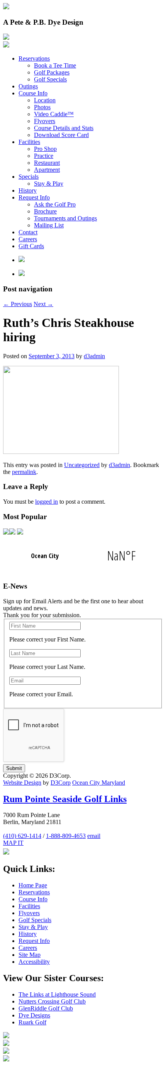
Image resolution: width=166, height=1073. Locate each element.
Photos (42, 107)
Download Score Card (61, 135)
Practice (43, 155)
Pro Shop (45, 149)
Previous (17, 304)
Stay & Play (48, 183)
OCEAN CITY (83, 555)
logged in (46, 501)
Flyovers (44, 121)
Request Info (34, 197)
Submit (14, 768)
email (93, 836)
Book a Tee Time (55, 65)
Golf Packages (51, 72)
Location (45, 100)
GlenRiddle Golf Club (46, 1008)
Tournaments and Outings (65, 218)
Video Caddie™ (54, 114)
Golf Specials (50, 79)
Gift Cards (31, 246)
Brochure (45, 211)
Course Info (33, 93)
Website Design (22, 782)
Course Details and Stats (63, 128)
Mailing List (49, 225)
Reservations (34, 58)
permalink (24, 472)
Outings (28, 86)
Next (43, 304)
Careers (28, 239)
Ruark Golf (32, 1022)
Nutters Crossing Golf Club (52, 1001)
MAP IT (13, 842)
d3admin (94, 356)
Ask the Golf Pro (55, 204)
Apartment (47, 169)
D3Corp (61, 782)
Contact (28, 232)
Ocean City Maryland (98, 782)
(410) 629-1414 (22, 836)
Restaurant (47, 162)
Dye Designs (34, 1015)
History (28, 190)
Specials (29, 176)
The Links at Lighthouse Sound (57, 994)
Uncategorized (82, 465)
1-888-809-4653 (66, 836)
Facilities (29, 142)
